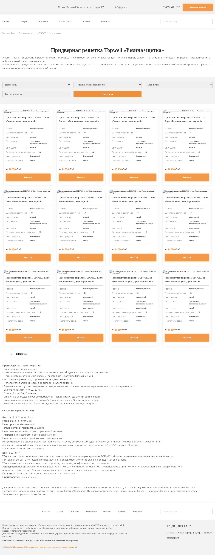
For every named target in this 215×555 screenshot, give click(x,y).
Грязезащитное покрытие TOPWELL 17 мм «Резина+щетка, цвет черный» (134, 119)
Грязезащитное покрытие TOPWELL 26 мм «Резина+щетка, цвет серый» (28, 280)
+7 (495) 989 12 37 (171, 7)
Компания (43, 21)
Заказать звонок (198, 7)
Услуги (24, 21)
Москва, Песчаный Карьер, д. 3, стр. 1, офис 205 (81, 7)
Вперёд (21, 354)
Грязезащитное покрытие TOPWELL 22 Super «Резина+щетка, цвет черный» (185, 119)
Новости (107, 512)
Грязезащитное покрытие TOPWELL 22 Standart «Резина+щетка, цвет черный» (79, 119)
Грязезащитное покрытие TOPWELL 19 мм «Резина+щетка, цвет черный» (81, 199)
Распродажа (65, 21)
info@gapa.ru (121, 7)
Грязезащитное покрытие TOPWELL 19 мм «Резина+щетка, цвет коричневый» (187, 199)
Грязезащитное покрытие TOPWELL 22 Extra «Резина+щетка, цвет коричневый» (132, 280)
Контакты (105, 21)
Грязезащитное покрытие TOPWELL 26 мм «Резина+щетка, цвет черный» (28, 119)
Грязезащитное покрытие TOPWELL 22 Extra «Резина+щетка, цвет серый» (185, 280)
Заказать (28, 177)
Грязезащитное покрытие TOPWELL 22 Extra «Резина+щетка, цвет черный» (26, 199)
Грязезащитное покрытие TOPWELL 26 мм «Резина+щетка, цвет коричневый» (81, 280)
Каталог (6, 21)
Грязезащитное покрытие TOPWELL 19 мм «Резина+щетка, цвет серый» (134, 199)
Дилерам (86, 21)
